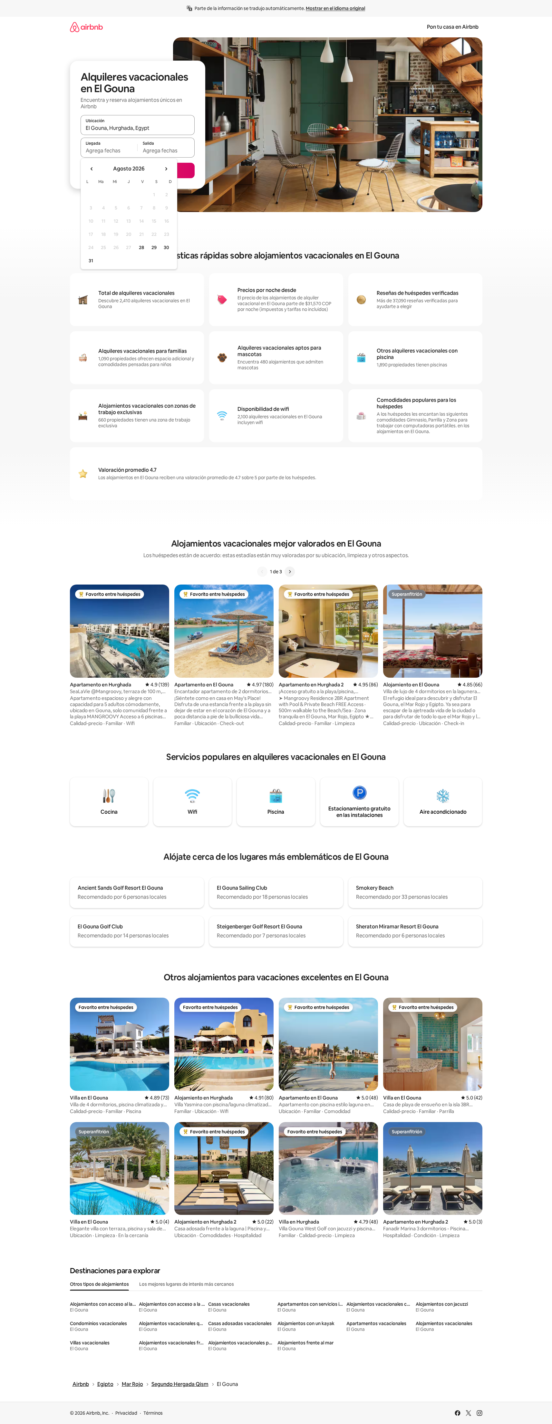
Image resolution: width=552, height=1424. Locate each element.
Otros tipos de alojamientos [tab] (99, 1284)
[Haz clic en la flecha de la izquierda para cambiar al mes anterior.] (92, 169)
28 (141, 247)
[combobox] (137, 128)
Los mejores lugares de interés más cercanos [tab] (186, 1284)
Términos (153, 1413)
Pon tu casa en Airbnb (453, 27)
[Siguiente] (290, 572)
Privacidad (126, 1413)
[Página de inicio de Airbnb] (86, 27)
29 (154, 247)
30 (166, 247)
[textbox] (109, 150)
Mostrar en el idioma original (335, 8)
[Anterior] (262, 572)
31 (91, 261)
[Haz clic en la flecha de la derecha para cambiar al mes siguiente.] (166, 169)
